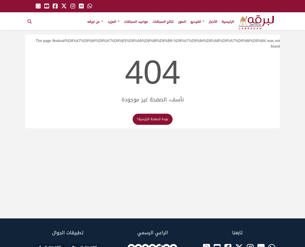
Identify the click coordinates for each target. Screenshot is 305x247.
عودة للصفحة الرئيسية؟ (152, 119)
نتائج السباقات (163, 22)
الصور (182, 22)
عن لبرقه (94, 22)
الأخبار (213, 22)
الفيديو (196, 22)
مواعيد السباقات (136, 22)
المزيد (112, 22)
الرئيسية (228, 22)
